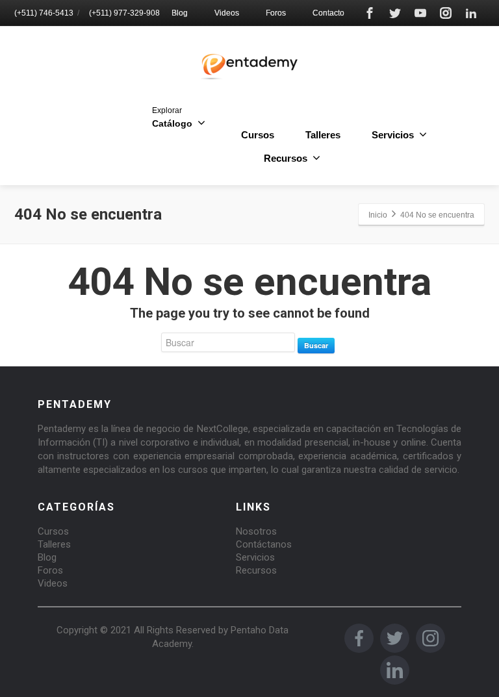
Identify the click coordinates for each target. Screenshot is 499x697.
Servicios (255, 557)
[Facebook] (370, 13)
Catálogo (172, 117)
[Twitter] (395, 13)
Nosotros (256, 531)
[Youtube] (420, 13)
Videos (226, 13)
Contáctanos (264, 544)
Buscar (316, 345)
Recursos (256, 570)
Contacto (328, 13)
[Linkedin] (471, 13)
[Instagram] (446, 13)
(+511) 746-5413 (43, 13)
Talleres (322, 134)
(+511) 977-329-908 (124, 13)
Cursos (257, 134)
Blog (180, 13)
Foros (276, 13)
